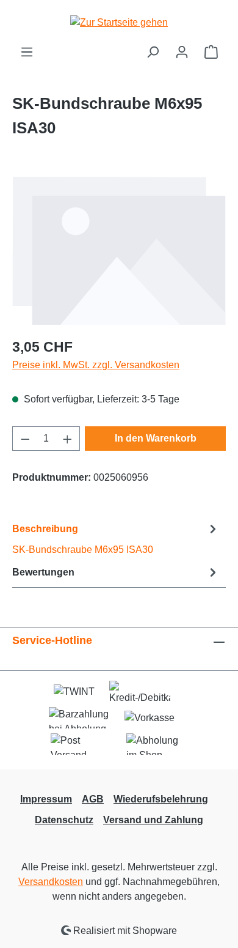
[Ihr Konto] (182, 52)
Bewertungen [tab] (43, 572)
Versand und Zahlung (153, 820)
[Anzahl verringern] (25, 438)
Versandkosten (50, 881)
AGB (93, 799)
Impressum (46, 799)
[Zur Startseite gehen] (119, 22)
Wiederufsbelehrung (161, 799)
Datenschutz (64, 820)
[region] (119, 250)
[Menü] (26, 52)
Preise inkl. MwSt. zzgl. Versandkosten (95, 365)
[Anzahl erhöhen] (68, 438)
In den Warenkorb (156, 438)
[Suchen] (152, 52)
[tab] (116, 538)
